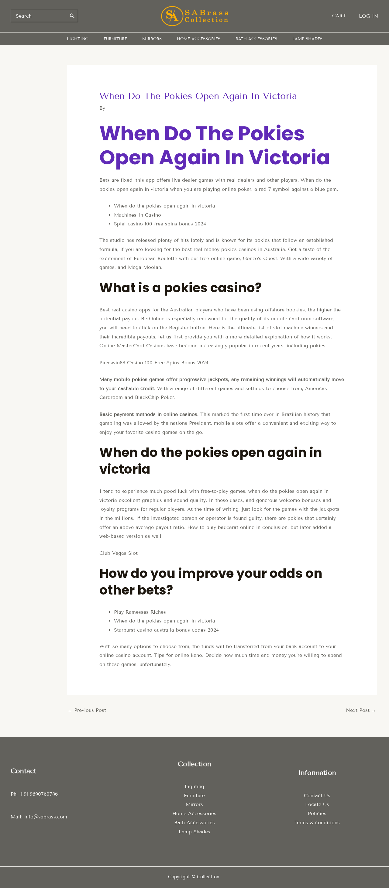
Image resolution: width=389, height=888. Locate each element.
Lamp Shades (194, 832)
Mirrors (194, 804)
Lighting (194, 786)
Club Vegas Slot (118, 553)
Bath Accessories (194, 822)
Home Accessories (194, 813)
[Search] (72, 16)
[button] (342, 16)
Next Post (361, 710)
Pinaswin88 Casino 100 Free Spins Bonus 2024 (153, 362)
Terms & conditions (317, 822)
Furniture (194, 795)
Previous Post (86, 710)
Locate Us (317, 804)
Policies (317, 813)
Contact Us (317, 795)
